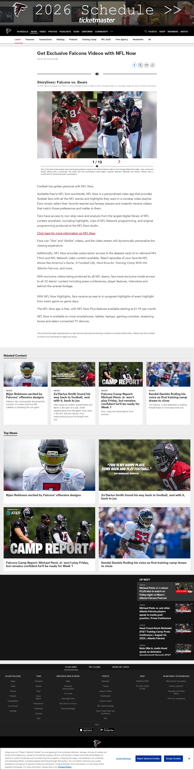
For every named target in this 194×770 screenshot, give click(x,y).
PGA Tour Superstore (176, 698)
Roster (38, 686)
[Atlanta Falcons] (97, 744)
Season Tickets (105, 691)
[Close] (189, 758)
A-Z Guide (68, 693)
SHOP (142, 676)
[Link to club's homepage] (8, 31)
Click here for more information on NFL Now (66, 233)
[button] (165, 591)
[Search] (146, 31)
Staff (38, 718)
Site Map (13, 711)
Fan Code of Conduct (68, 703)
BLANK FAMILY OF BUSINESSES (176, 676)
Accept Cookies (173, 758)
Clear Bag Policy (68, 698)
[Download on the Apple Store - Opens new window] (86, 730)
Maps (68, 681)
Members (105, 681)
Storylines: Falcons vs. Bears (62, 82)
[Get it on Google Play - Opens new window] (107, 731)
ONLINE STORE (142, 681)
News (13, 681)
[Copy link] (152, 65)
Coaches (38, 713)
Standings (38, 708)
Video (13, 686)
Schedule (38, 681)
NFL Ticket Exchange (105, 706)
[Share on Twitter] (140, 66)
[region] (97, 759)
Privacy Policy (65, 767)
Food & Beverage (68, 708)
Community (13, 706)
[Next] (119, 161)
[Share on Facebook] (134, 66)
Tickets (105, 686)
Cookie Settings (123, 758)
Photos (13, 691)
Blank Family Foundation (176, 681)
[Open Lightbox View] (97, 135)
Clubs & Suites (105, 701)
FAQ (105, 718)
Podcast (13, 696)
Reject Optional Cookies (148, 758)
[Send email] (146, 66)
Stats (38, 691)
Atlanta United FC (176, 686)
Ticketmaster (105, 696)
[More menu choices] (111, 31)
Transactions (38, 703)
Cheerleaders (13, 701)
